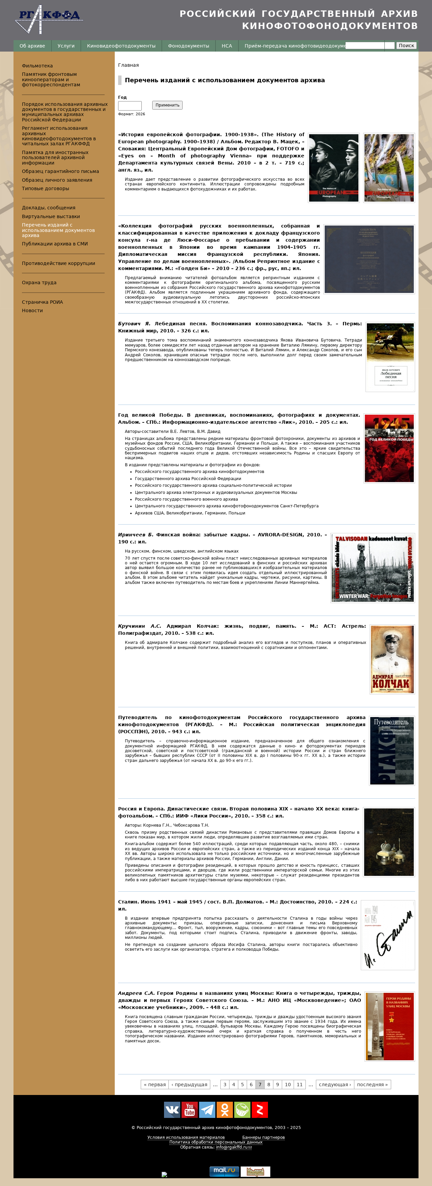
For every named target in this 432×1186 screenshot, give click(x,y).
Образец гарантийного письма (60, 171)
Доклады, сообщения (48, 207)
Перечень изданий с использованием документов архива (58, 230)
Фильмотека (37, 65)
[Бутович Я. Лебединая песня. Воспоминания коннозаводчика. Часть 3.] (388, 390)
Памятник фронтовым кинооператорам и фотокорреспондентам (51, 79)
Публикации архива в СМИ (55, 243)
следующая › (335, 1084)
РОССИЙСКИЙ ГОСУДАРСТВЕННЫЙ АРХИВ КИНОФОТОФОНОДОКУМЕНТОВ (299, 20)
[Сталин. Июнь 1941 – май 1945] (386, 968)
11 (300, 1084)
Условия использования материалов (186, 1137)
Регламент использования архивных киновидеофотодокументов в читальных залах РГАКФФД (59, 135)
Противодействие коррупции (58, 263)
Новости (32, 310)
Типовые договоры (45, 188)
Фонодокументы (188, 45)
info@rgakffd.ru (232, 1147)
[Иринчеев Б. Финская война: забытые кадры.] (371, 601)
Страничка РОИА (42, 302)
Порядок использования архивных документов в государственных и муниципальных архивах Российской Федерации (65, 111)
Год (122, 97)
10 (288, 1084)
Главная (128, 65)
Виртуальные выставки (51, 216)
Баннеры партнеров (263, 1137)
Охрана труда (39, 282)
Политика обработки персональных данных (216, 1142)
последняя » (372, 1084)
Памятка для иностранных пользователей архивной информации (55, 158)
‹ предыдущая (189, 1084)
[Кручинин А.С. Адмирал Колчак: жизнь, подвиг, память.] (390, 692)
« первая (155, 1084)
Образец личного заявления (57, 180)
